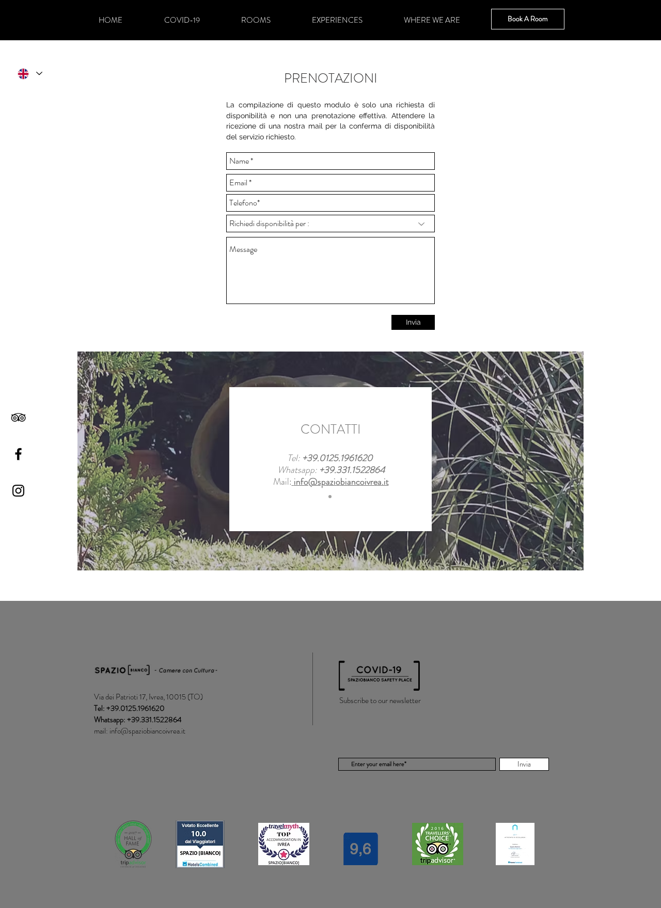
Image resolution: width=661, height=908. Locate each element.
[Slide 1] (330, 496)
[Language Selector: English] (29, 73)
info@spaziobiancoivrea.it (147, 731)
